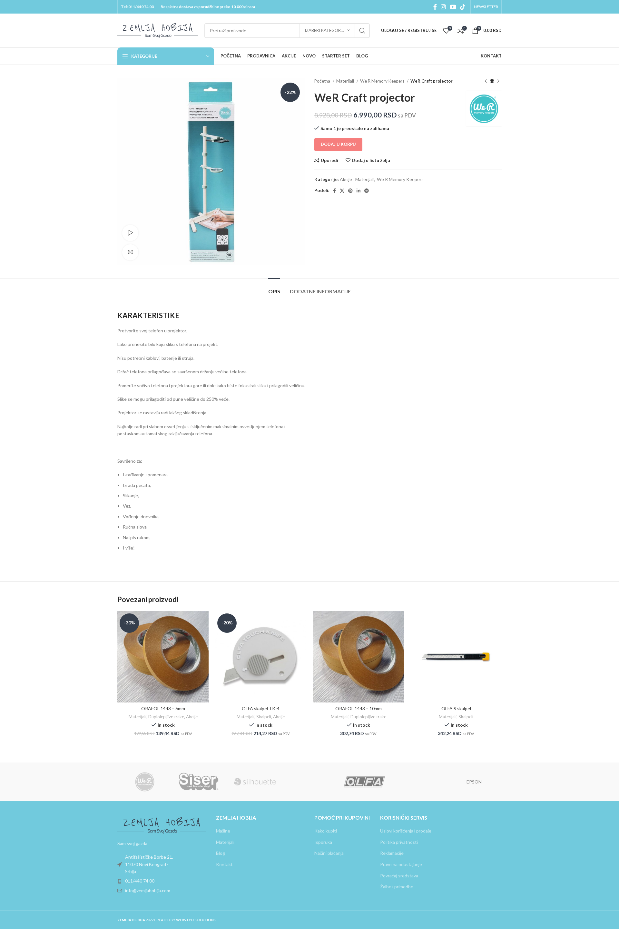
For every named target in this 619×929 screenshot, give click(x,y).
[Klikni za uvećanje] (130, 252)
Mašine (223, 830)
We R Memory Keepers (382, 81)
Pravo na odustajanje (401, 864)
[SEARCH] (362, 30)
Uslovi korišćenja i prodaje (405, 830)
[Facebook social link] (435, 7)
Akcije (346, 179)
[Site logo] (157, 30)
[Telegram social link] (366, 191)
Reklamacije (392, 853)
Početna (322, 81)
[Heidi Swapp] (419, 782)
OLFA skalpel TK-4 (261, 708)
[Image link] (161, 824)
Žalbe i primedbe (396, 886)
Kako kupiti (325, 830)
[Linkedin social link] (358, 191)
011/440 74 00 (141, 6)
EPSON (474, 781)
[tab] (274, 288)
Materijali (345, 81)
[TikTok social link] (462, 7)
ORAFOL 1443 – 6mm (163, 708)
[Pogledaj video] (130, 233)
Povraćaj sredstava (399, 875)
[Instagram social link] (443, 7)
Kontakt (224, 864)
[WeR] (144, 782)
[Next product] (498, 81)
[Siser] (199, 782)
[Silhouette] (254, 782)
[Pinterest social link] (350, 191)
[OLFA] (364, 782)
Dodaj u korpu (338, 144)
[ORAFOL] (309, 782)
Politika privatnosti (399, 842)
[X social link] (342, 191)
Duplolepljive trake (166, 716)
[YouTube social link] (453, 7)
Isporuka (323, 842)
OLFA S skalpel (456, 708)
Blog (220, 853)
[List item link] (161, 864)
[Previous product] (485, 81)
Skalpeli (263, 716)
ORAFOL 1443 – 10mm (358, 708)
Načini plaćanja (329, 853)
